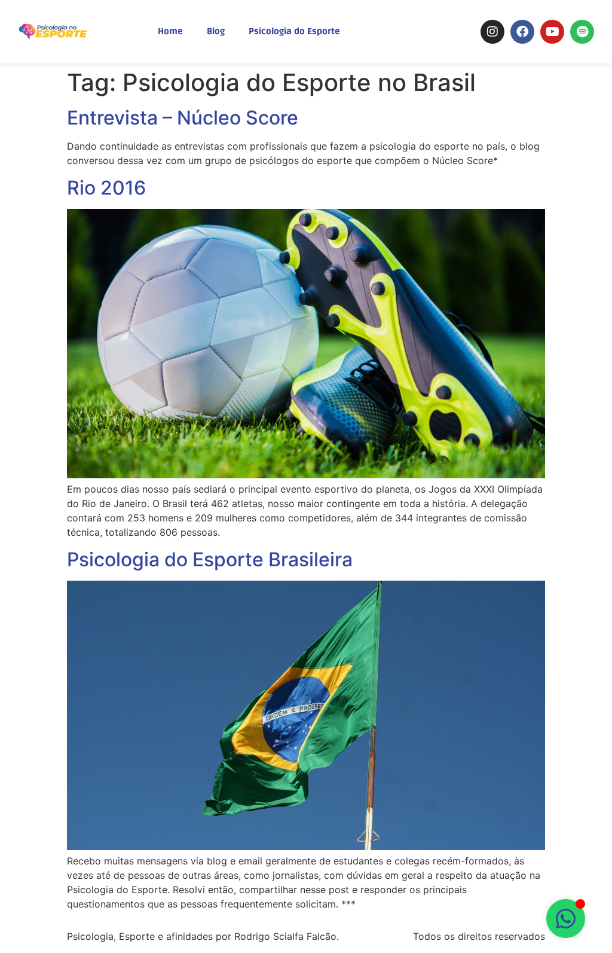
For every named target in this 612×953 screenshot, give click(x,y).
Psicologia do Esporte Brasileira (210, 559)
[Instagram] (492, 32)
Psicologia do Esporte (294, 31)
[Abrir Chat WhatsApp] (565, 918)
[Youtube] (552, 32)
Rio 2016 (106, 187)
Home (170, 31)
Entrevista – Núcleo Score (182, 117)
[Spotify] (582, 32)
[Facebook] (522, 32)
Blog (216, 31)
